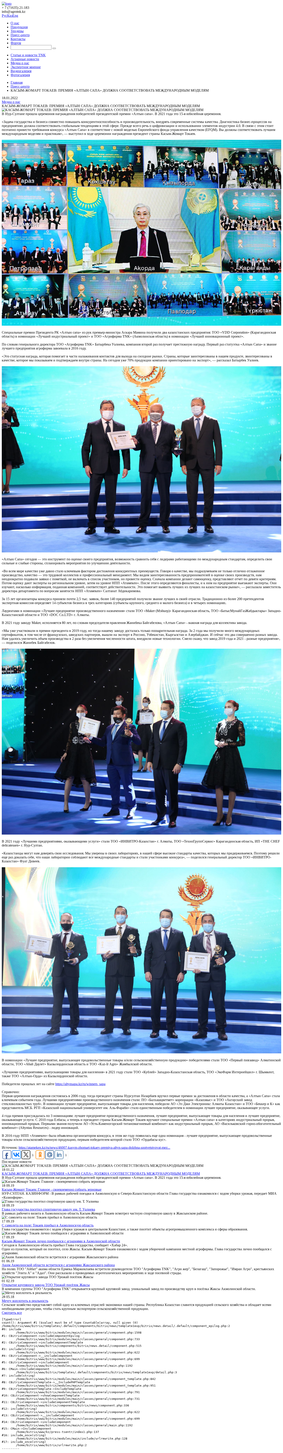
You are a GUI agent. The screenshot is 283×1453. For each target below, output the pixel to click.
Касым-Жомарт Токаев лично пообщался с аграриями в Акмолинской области (61, 1241)
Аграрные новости (25, 59)
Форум (16, 43)
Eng (15, 15)
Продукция (19, 27)
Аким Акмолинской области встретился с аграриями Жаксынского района (58, 1265)
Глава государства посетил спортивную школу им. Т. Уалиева (48, 1209)
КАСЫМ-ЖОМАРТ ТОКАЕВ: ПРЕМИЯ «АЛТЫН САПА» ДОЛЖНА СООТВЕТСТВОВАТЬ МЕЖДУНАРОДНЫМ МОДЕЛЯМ (101, 1173)
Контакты (18, 39)
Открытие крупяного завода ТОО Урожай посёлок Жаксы (46, 1285)
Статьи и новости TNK (28, 55)
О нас (15, 23)
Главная (17, 82)
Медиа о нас (20, 63)
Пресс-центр (20, 35)
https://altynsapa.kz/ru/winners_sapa (80, 1084)
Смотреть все (12, 1313)
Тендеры (17, 31)
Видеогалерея (21, 71)
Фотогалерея (20, 75)
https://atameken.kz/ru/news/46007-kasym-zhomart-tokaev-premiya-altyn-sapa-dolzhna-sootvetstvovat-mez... (94, 1147)
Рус (4, 15)
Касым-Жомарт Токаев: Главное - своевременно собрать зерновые (51, 1189)
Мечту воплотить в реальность (25, 1301)
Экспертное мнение (26, 67)
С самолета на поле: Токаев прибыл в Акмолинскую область (48, 1225)
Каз (9, 15)
